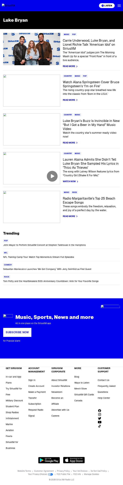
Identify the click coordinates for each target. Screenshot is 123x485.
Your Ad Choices (80, 471)
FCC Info (77, 474)
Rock (74, 192)
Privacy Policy (63, 471)
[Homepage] (12, 6)
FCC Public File (64, 474)
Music (66, 34)
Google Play (49, 460)
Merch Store (80, 388)
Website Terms (24, 471)
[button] (119, 6)
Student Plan (12, 406)
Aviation (10, 430)
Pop (74, 34)
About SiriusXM (59, 380)
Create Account (36, 386)
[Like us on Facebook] (101, 411)
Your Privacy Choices (37, 474)
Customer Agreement (44, 471)
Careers (55, 415)
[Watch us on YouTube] (101, 422)
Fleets (9, 436)
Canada (78, 400)
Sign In (31, 380)
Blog (76, 376)
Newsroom (56, 392)
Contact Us (103, 380)
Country (68, 76)
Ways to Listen (81, 382)
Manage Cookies (91, 474)
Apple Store (74, 460)
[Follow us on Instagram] (101, 414)
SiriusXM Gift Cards (84, 394)
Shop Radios (12, 412)
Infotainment (12, 418)
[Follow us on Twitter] (101, 418)
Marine (9, 424)
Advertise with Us (60, 409)
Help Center (104, 397)
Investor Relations (60, 386)
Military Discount (14, 400)
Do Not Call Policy (99, 471)
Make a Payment (37, 392)
